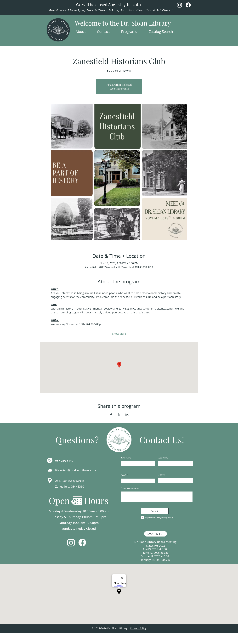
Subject (162, 475)
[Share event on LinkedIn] (127, 414)
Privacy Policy (138, 628)
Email (123, 475)
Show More (119, 333)
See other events (119, 88)
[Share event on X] (119, 414)
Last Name (163, 458)
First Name (126, 458)
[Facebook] (188, 5)
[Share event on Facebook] (111, 414)
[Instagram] (179, 5)
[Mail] (49, 470)
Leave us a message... (130, 488)
